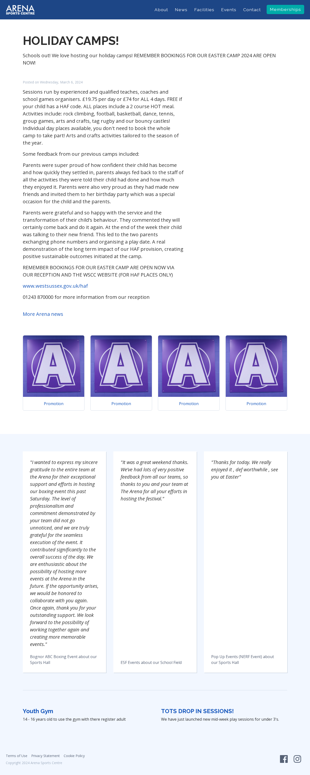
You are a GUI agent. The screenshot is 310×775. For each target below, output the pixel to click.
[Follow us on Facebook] (284, 760)
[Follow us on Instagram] (297, 760)
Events (228, 9)
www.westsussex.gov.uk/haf (55, 286)
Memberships (285, 9)
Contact (252, 9)
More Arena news (43, 314)
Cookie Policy (74, 755)
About (161, 9)
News (181, 9)
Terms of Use (16, 755)
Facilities (204, 9)
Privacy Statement (45, 755)
